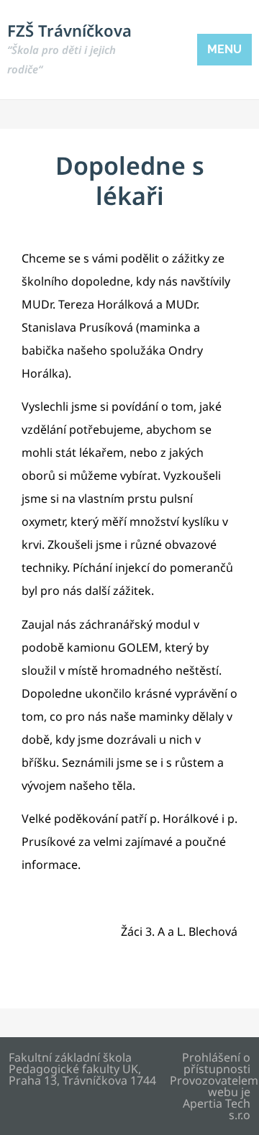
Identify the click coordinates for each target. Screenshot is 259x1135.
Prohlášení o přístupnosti (216, 1063)
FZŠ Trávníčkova (69, 47)
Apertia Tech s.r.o (216, 1109)
